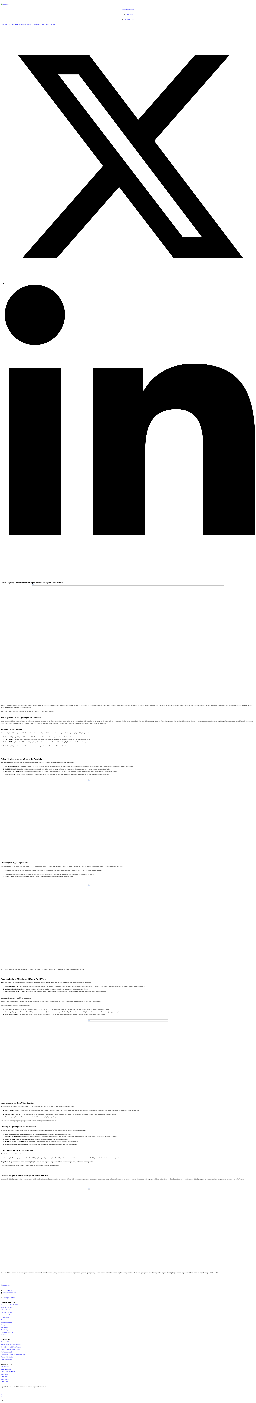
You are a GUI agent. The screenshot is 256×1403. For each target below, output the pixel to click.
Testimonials (36, 24)
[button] (8, 24)
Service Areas (44, 24)
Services (7, 24)
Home (3, 24)
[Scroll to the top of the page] (1, 1392)
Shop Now (14, 24)
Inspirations (22, 24)
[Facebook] (130, 281)
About (29, 24)
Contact (52, 24)
